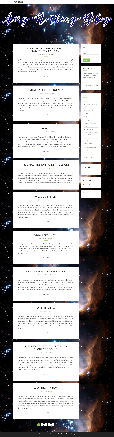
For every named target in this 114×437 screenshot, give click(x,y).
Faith (52, 54)
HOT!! (45, 128)
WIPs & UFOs (88, 157)
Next (53, 424)
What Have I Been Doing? (46, 89)
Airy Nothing (19, 2)
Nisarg (73, 434)
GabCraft (86, 120)
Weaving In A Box (45, 387)
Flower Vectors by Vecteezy (90, 85)
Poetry (86, 140)
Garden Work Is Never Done (45, 271)
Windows (86, 154)
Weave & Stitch (45, 196)
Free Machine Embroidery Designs (45, 164)
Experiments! (45, 307)
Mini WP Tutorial (88, 129)
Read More (46, 76)
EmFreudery (87, 117)
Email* (85, 53)
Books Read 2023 (88, 110)
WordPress (61, 434)
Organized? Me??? (46, 235)
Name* (85, 47)
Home (84, 2)
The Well (86, 150)
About (90, 2)
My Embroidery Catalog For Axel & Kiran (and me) (91, 135)
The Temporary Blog (90, 147)
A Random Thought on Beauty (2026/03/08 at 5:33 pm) (46, 50)
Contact (97, 2)
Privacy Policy (88, 143)
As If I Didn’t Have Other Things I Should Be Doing (45, 347)
